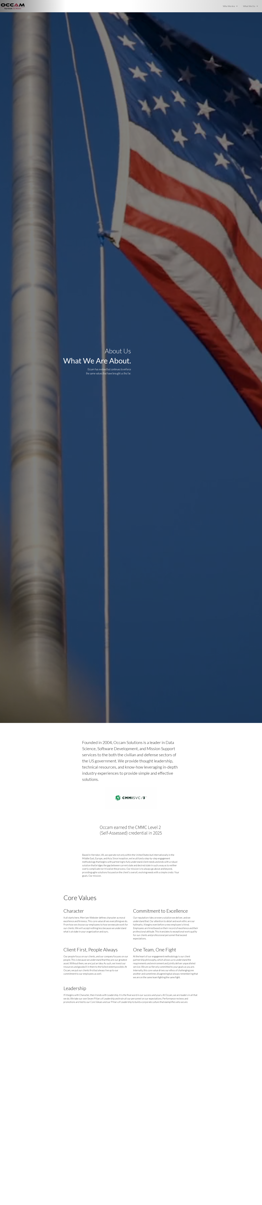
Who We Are (229, 6)
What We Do (249, 6)
